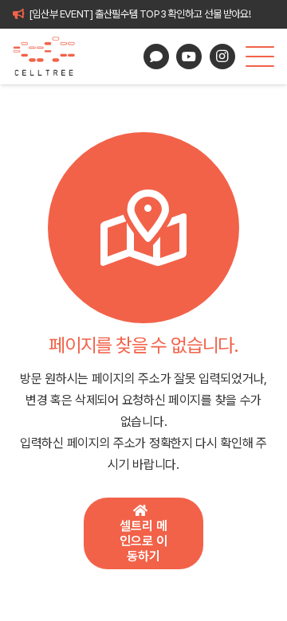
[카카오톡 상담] (156, 56)
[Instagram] (222, 56)
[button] (260, 56)
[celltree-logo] (50, 56)
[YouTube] (189, 56)
